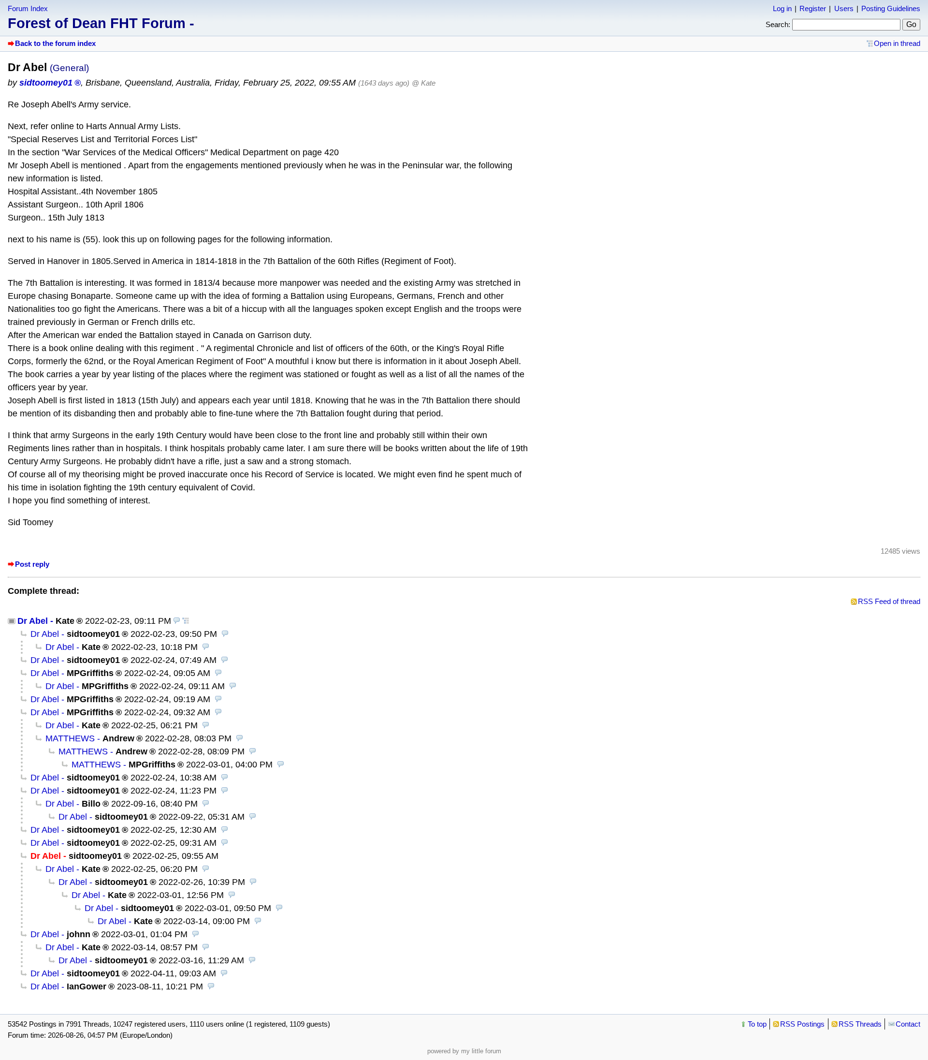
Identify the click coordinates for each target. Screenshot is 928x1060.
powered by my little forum (464, 1051)
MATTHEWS (70, 738)
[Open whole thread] (185, 621)
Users (844, 8)
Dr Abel (32, 621)
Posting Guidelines (890, 8)
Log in (782, 8)
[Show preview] (177, 621)
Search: (778, 24)
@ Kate (423, 83)
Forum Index (28, 8)
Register (812, 8)
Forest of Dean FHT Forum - (101, 23)
